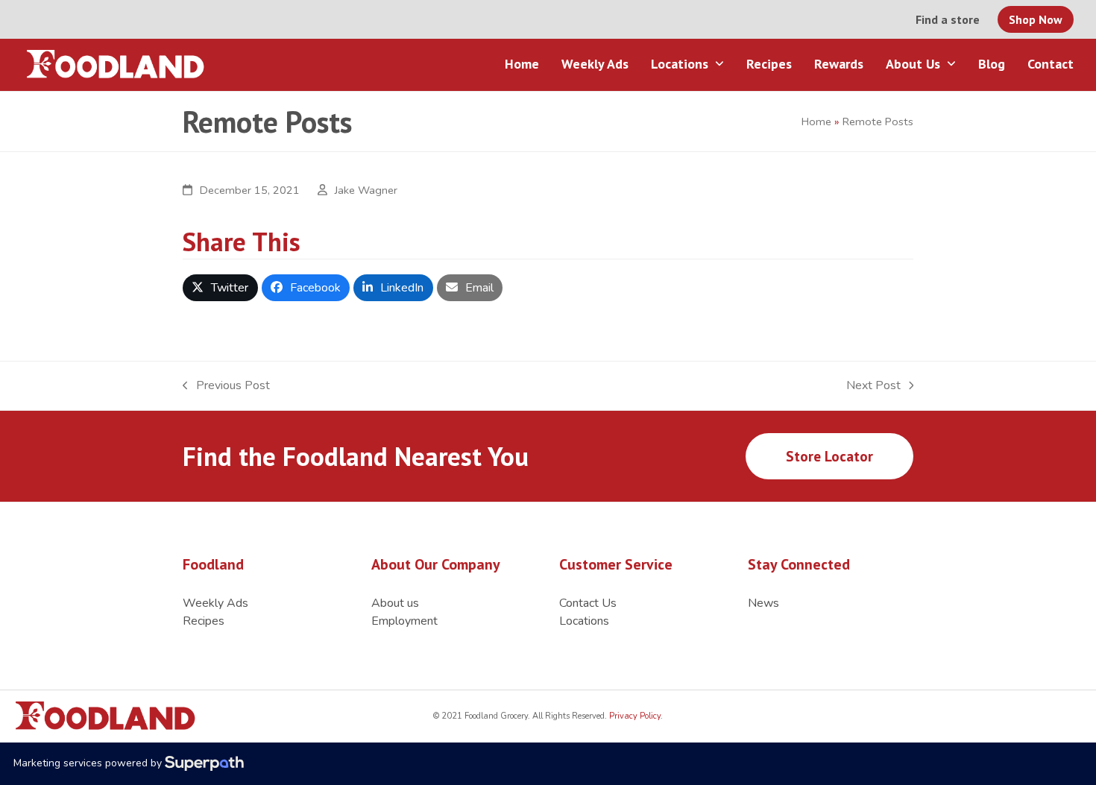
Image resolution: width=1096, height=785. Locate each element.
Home (816, 121)
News (763, 603)
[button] (220, 287)
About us (395, 603)
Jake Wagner (366, 190)
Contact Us (588, 603)
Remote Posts (878, 121)
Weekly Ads (215, 603)
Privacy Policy (634, 716)
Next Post (873, 385)
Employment (404, 621)
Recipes (203, 621)
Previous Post (226, 385)
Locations (584, 621)
